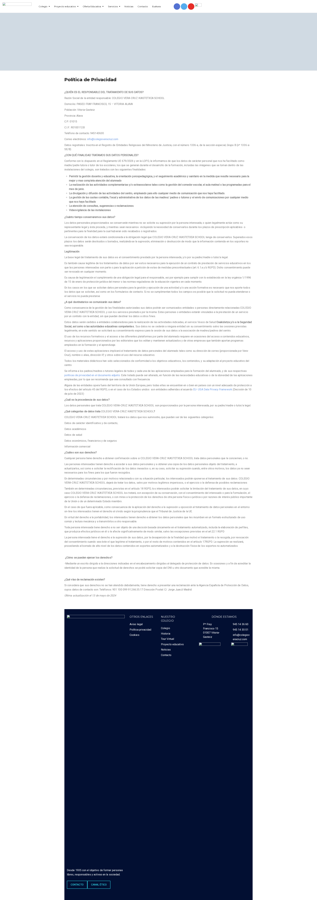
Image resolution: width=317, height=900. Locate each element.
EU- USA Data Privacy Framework (212, 389)
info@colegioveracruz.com (102, 139)
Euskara (156, 6)
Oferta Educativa (92, 6)
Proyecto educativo (65, 6)
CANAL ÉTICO (99, 884)
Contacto (143, 6)
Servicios (113, 6)
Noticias (128, 6)
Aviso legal (136, 624)
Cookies (134, 635)
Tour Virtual (167, 638)
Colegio (43, 6)
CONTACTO (77, 884)
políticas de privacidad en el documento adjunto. (92, 375)
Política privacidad (140, 629)
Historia (165, 633)
